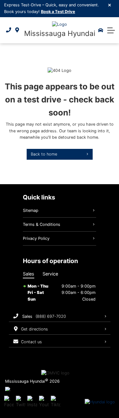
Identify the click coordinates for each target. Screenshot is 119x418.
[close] (109, 5)
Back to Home (44, 154)
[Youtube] (44, 402)
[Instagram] (32, 402)
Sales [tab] (28, 273)
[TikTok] (55, 402)
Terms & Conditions (41, 224)
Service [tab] (50, 273)
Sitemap (30, 210)
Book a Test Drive (58, 11)
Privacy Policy (36, 238)
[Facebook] (9, 402)
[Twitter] (20, 402)
